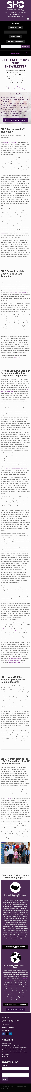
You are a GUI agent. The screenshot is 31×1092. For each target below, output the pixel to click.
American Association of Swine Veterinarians (14, 1047)
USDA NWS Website (15, 53)
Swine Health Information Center (10, 142)
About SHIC (13, 12)
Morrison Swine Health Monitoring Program (14, 1050)
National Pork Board (7, 1043)
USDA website (7, 798)
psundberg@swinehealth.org (18, 89)
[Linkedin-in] (10, 1033)
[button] (28, 19)
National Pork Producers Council (11, 1045)
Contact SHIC (22, 12)
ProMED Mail (5, 1054)
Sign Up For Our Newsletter (15, 16)
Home (6, 12)
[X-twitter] (7, 1033)
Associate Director (11, 282)
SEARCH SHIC (25, 46)
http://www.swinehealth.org (13, 87)
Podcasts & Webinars (15, 14)
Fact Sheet (14, 52)
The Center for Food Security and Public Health (14, 1052)
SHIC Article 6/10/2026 (23, 52)
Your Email (4, 1072)
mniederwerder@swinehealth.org (18, 292)
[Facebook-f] (3, 1033)
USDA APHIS (5, 1056)
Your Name (4, 1065)
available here (17, 357)
